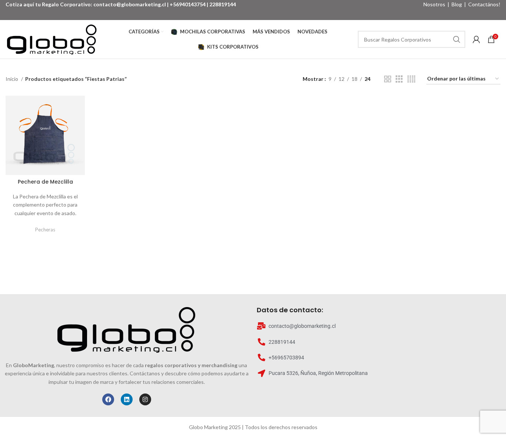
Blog (457, 4)
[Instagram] (145, 399)
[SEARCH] (456, 39)
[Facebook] (108, 399)
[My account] (476, 39)
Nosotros (434, 4)
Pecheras (45, 230)
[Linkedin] (127, 399)
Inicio (12, 79)
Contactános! (484, 4)
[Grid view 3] (399, 79)
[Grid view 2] (387, 79)
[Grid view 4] (411, 79)
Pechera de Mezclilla (45, 181)
